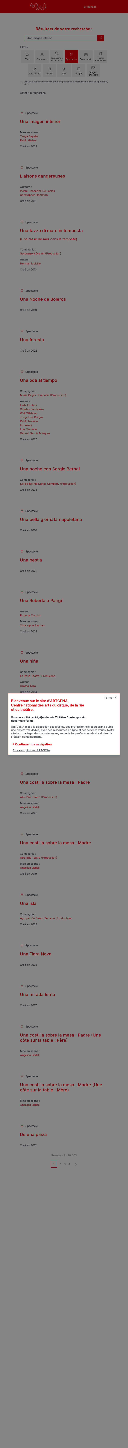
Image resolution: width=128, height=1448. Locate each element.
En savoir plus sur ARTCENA (31, 750)
